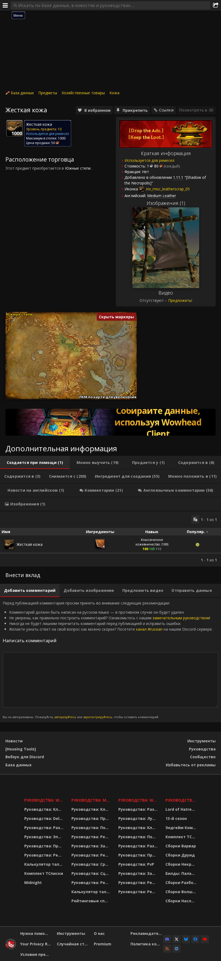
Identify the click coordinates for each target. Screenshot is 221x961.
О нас (99, 933)
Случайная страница (73, 943)
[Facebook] (195, 939)
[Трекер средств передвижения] (110, 422)
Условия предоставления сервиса (36, 954)
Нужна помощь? (36, 933)
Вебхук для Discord (24, 756)
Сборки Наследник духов (181, 900)
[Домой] (10, 947)
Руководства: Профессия (44, 845)
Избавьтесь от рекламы (191, 764)
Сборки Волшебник (181, 891)
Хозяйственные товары (83, 92)
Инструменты (201, 740)
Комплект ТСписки (43, 873)
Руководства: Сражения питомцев (91, 864)
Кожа (114, 92)
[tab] (35, 462)
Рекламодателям (146, 933)
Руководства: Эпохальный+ (44, 836)
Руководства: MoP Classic (91, 800)
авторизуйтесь (65, 717)
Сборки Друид (180, 855)
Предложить (179, 300)
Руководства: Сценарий (91, 873)
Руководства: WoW (44, 800)
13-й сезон (176, 818)
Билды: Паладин (181, 873)
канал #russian (149, 629)
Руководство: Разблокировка (138, 809)
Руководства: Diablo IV (181, 800)
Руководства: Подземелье (91, 827)
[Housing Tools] (20, 749)
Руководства (202, 749)
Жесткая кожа (30, 544)
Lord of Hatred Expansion (181, 809)
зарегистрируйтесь (97, 717)
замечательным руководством (181, 617)
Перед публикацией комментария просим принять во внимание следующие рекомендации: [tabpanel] (108, 659)
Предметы (47, 92)
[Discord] (167, 939)
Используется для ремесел (149, 160)
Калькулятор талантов (44, 864)
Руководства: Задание (91, 845)
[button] (63, 341)
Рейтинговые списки (91, 900)
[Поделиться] (215, 5)
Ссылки (166, 110)
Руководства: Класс (44, 809)
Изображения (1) (166, 203)
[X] (176, 939)
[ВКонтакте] (176, 949)
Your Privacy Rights (36, 943)
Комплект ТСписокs (181, 836)
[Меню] (5, 5)
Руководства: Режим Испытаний (91, 882)
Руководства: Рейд (44, 855)
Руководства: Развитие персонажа (44, 827)
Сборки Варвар (180, 845)
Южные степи (78, 168)
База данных (22, 92)
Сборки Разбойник (181, 882)
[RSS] (167, 949)
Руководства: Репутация (91, 855)
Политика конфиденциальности (146, 943)
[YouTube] (205, 939)
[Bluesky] (186, 939)
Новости (14, 740)
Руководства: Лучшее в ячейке (138, 818)
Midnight (33, 882)
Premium (102, 943)
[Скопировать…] (195, 519)
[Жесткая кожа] (9, 544)
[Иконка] (14, 128)
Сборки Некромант (181, 864)
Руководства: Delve (44, 818)
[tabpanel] (110, 539)
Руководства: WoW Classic (138, 800)
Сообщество (203, 756)
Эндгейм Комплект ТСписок (181, 827)
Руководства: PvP (136, 864)
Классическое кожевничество (149, 542)
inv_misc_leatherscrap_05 (167, 188)
